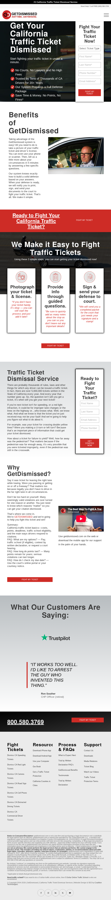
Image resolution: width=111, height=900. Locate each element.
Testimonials (63, 775)
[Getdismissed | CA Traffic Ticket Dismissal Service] (19, 14)
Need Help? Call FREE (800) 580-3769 (95, 6)
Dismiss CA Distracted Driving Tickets (16, 804)
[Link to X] (62, 892)
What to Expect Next (67, 755)
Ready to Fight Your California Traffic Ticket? (36, 221)
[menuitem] (94, 6)
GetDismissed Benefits (68, 770)
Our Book (37, 766)
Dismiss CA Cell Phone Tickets (17, 795)
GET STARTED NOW (89, 443)
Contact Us (88, 750)
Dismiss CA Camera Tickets (15, 776)
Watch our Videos (91, 772)
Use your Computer (41, 761)
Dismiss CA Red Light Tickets (16, 767)
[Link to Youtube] (70, 892)
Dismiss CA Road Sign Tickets (16, 785)
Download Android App (42, 756)
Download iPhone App (42, 750)
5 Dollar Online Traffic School (76, 877)
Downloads (88, 756)
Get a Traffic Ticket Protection (41, 774)
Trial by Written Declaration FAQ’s (66, 763)
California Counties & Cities (41, 783)
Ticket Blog (89, 766)
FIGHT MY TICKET (89, 92)
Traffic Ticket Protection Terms (91, 779)
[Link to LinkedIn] (55, 892)
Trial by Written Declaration (64, 783)
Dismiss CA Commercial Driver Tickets (15, 816)
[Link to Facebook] (41, 892)
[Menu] (105, 14)
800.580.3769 (25, 721)
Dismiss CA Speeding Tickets (16, 757)
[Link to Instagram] (48, 892)
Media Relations (90, 761)
